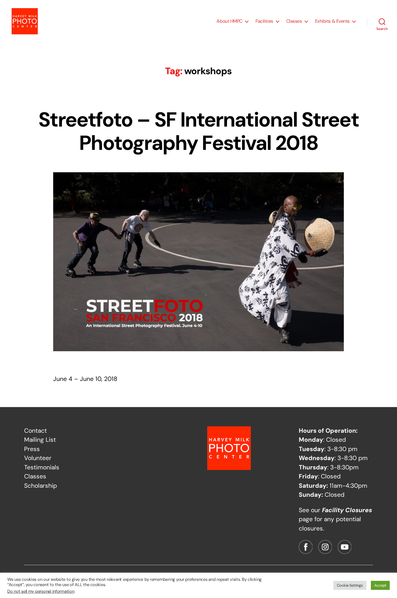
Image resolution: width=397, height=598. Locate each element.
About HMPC (229, 21)
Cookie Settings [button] (350, 585)
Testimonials (41, 467)
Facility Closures (347, 510)
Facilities (264, 21)
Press (32, 449)
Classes (294, 21)
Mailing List (40, 440)
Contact (35, 431)
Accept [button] (380, 585)
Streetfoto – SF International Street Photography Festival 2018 (198, 131)
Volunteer (37, 458)
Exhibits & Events (332, 21)
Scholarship (40, 486)
